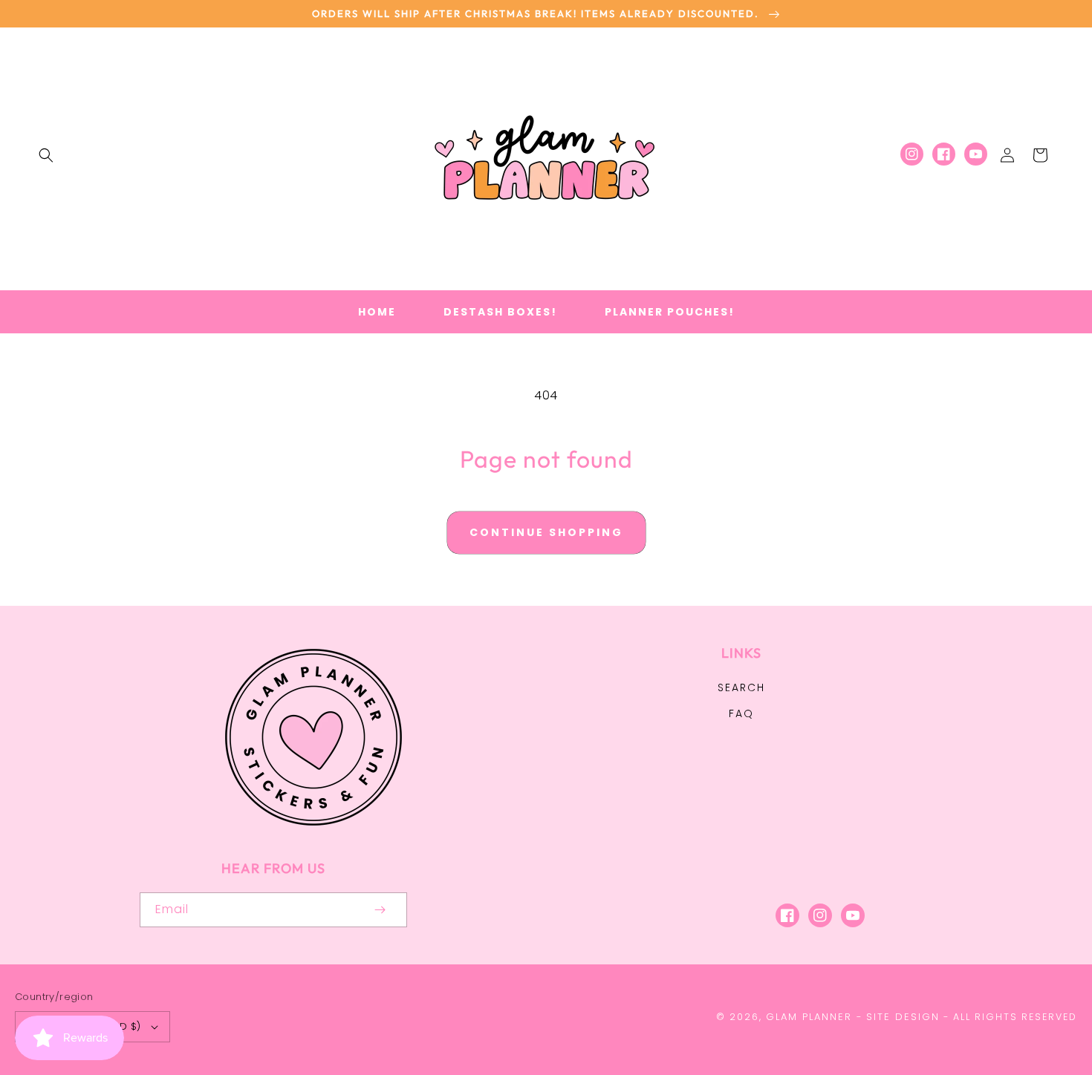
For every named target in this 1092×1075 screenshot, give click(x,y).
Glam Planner (809, 1017)
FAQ (741, 713)
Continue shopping (546, 532)
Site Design (903, 1017)
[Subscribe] (380, 909)
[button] (46, 155)
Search (741, 687)
